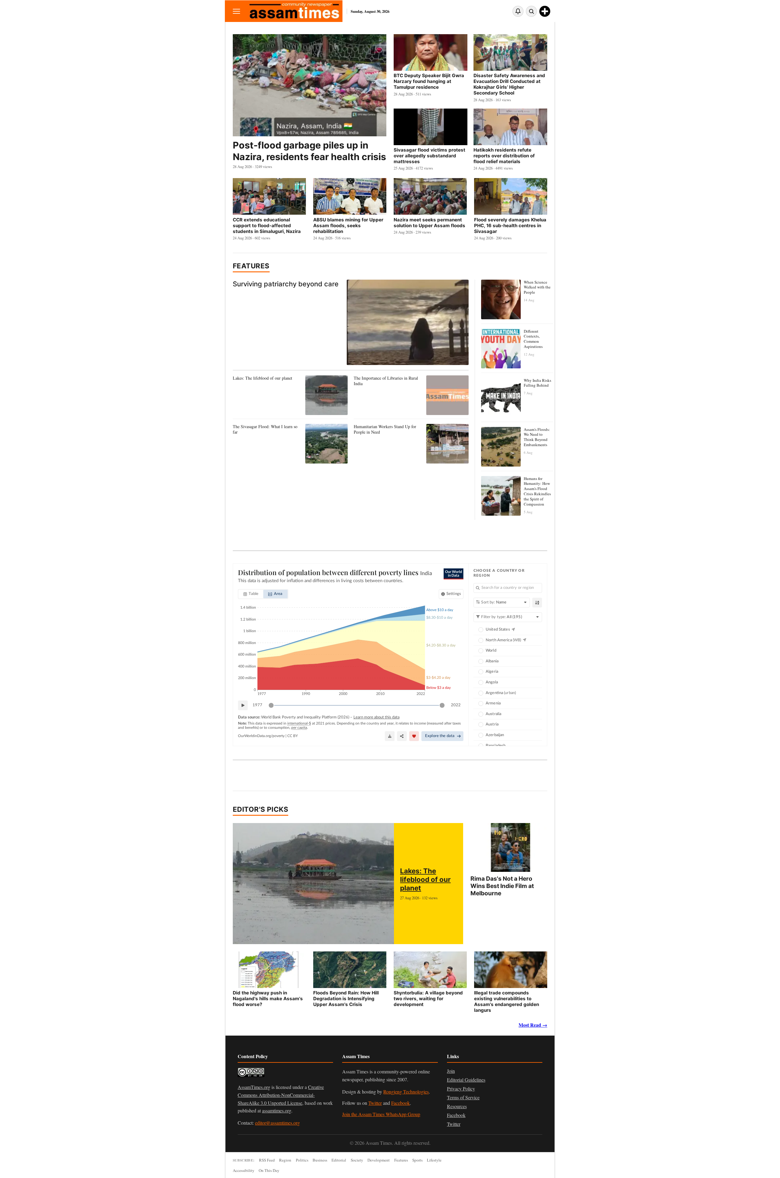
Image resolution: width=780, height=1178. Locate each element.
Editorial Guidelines (466, 1079)
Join (451, 1071)
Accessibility (243, 1170)
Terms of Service (463, 1097)
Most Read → (533, 1024)
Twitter (375, 1103)
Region (285, 1160)
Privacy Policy (461, 1088)
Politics (302, 1160)
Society (357, 1160)
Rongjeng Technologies (406, 1091)
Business (320, 1160)
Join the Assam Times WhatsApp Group (381, 1114)
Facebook (400, 1103)
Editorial (339, 1160)
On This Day (269, 1170)
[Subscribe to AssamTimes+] (544, 11)
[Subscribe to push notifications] (517, 11)
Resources (457, 1106)
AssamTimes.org (254, 1087)
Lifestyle (434, 1160)
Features (251, 266)
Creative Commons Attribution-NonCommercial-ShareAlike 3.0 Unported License (281, 1095)
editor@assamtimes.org (277, 1122)
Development (378, 1160)
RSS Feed (267, 1160)
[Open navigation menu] (236, 11)
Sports (417, 1160)
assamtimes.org (276, 1110)
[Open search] (531, 11)
